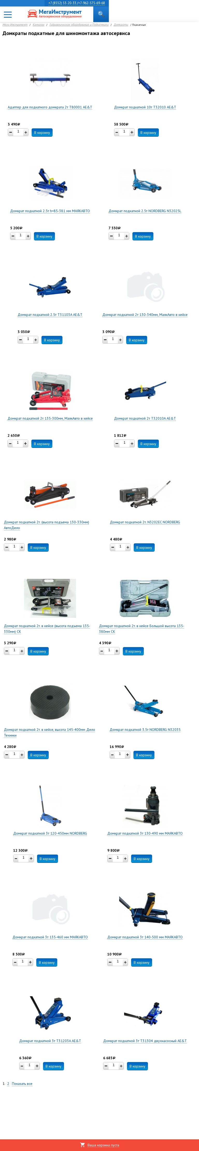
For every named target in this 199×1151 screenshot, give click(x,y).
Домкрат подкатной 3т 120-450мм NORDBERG (50, 833)
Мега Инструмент (15, 24)
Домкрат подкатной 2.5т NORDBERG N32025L (145, 211)
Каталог (38, 24)
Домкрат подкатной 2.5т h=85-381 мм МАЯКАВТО (50, 211)
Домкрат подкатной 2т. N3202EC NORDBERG (145, 522)
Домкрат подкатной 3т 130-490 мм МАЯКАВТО (145, 833)
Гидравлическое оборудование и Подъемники (79, 24)
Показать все (22, 1083)
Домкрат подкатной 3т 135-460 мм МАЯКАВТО (50, 937)
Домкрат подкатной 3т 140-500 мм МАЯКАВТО (145, 937)
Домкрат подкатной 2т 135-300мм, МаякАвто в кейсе (50, 418)
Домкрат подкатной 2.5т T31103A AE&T (50, 314)
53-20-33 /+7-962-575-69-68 (76, 3)
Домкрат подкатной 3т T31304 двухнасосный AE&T (145, 1040)
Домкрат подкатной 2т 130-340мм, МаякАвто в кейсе (145, 314)
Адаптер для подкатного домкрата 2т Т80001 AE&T (50, 107)
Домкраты (121, 24)
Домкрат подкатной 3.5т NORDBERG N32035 (145, 729)
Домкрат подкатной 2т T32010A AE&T (145, 418)
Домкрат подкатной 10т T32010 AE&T (145, 107)
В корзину (42, 132)
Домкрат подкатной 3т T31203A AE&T (50, 1040)
